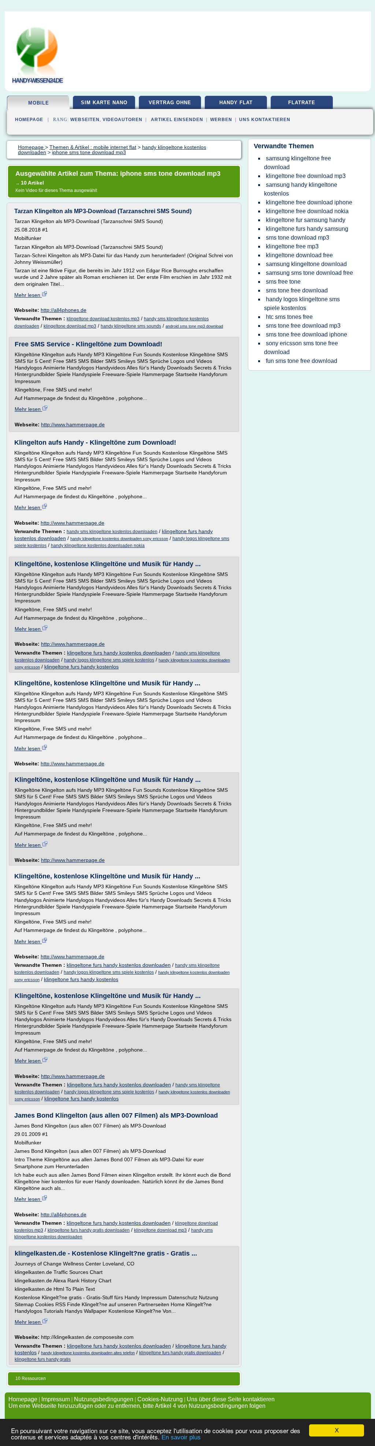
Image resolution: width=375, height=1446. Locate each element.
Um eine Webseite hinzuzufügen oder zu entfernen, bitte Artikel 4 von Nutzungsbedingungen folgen (137, 1406)
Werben (221, 119)
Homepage (29, 119)
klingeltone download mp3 (70, 326)
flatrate (301, 102)
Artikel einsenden (177, 119)
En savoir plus (181, 1437)
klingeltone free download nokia (307, 211)
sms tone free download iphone (306, 334)
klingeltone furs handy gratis (43, 1359)
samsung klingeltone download (306, 264)
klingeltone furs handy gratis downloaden (89, 1230)
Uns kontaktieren (264, 119)
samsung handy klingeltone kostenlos (300, 189)
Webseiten (85, 119)
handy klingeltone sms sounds (131, 326)
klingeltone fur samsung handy (305, 220)
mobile (38, 103)
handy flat (236, 102)
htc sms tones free (289, 317)
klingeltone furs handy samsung (307, 229)
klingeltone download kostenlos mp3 (103, 318)
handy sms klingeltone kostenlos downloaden (112, 531)
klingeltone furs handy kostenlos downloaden (119, 653)
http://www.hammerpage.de (73, 424)
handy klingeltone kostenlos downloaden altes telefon (88, 1353)
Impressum (55, 1399)
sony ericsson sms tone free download (301, 347)
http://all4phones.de (63, 310)
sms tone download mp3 (297, 237)
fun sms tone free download (301, 361)
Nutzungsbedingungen (103, 1399)
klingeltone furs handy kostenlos (81, 667)
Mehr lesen (28, 295)
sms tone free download (297, 290)
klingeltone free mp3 (292, 246)
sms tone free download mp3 (303, 326)
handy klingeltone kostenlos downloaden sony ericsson (119, 538)
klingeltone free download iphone (309, 202)
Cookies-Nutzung (160, 1399)
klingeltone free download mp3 (306, 176)
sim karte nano (104, 102)
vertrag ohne (170, 102)
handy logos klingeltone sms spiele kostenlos (109, 660)
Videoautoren (122, 119)
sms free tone (283, 281)
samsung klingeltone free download (297, 162)
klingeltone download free (299, 255)
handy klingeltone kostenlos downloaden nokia (98, 545)
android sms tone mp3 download (194, 326)
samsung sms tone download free (309, 273)
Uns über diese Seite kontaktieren (231, 1399)
